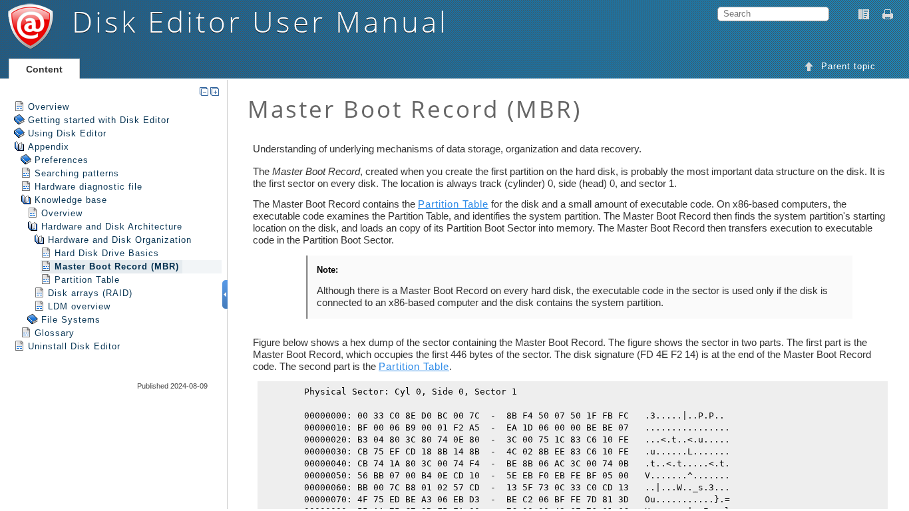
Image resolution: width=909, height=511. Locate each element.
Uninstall (74, 346)
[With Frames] (863, 14)
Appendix (48, 147)
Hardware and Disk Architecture (111, 227)
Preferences (62, 160)
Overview (48, 107)
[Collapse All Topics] (203, 91)
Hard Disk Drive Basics (107, 253)
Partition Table (87, 280)
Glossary (55, 333)
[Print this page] (889, 14)
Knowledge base (71, 200)
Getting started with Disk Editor (99, 120)
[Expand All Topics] (214, 91)
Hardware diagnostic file (88, 187)
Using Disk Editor (67, 133)
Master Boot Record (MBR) (117, 266)
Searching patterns (77, 173)
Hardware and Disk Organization (120, 240)
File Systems (70, 320)
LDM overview (79, 306)
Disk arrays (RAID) (90, 293)
